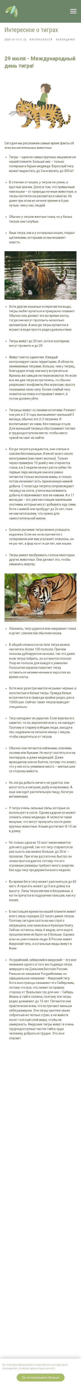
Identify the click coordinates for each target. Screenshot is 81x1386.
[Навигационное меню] (73, 11)
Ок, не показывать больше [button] (40, 1377)
